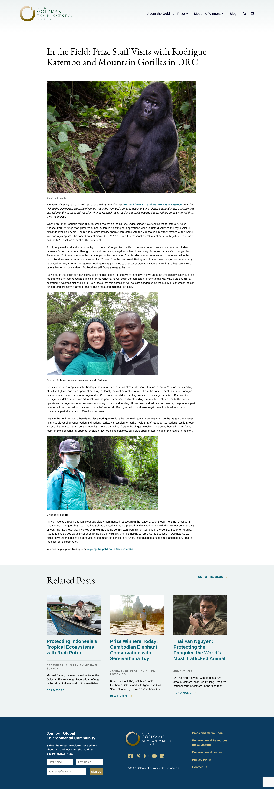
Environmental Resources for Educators (209, 742)
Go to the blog (210, 576)
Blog (233, 13)
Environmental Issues (207, 752)
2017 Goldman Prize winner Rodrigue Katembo (152, 204)
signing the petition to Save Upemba (110, 549)
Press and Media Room (208, 733)
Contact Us (199, 767)
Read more (56, 690)
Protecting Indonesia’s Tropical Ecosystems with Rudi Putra (72, 647)
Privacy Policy (202, 759)
